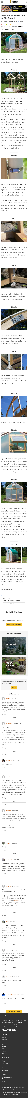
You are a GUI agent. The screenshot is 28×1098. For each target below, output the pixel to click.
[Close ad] (26, 6)
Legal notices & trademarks (10, 1095)
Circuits (4, 1037)
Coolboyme (9, 977)
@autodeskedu (8, 1081)
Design (4, 1042)
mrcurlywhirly (9, 723)
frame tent (17, 900)
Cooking (4, 1046)
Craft (10, 21)
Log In (14, 687)
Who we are (5, 1070)
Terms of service (19, 1087)
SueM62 (8, 698)
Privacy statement (8, 1090)
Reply (14, 717)
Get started (5, 1063)
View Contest (14, 604)
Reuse (15, 21)
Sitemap (4, 1068)
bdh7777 (8, 777)
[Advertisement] (14, 8)
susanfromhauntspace (12, 995)
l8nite (7, 921)
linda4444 (8, 810)
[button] (2, 2)
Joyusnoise (9, 859)
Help (3, 1065)
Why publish (5, 1061)
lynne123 (5, 21)
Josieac (8, 843)
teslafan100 (9, 760)
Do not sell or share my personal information (15, 1092)
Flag (5, 714)
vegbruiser (8, 886)
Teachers (4, 1053)
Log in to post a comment (14, 1012)
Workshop (4, 1039)
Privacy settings (18, 1090)
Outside (4, 1051)
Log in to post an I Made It (14, 624)
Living (3, 1049)
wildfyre (8, 950)
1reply (4, 754)
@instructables (8, 1078)
